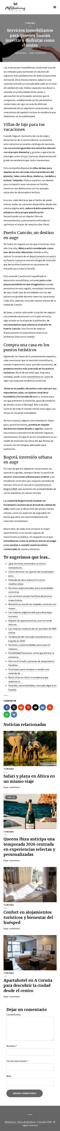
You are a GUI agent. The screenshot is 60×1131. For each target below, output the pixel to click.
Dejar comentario (37, 52)
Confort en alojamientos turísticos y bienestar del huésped (28, 917)
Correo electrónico (17, 1061)
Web (8, 1076)
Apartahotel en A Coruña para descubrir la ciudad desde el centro (28, 985)
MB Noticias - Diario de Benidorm (20, 1122)
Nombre (11, 1045)
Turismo (30, 23)
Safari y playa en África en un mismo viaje (29, 779)
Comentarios (13, 1014)
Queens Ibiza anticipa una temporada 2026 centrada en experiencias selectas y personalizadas (29, 847)
